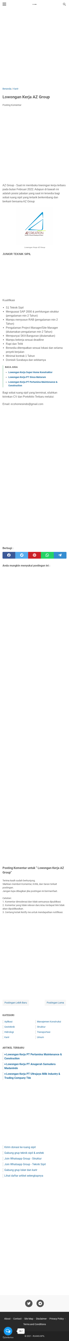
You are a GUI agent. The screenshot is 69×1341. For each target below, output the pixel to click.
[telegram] (60, 555)
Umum (40, 1037)
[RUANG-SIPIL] (34, 4)
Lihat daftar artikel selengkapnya (23, 1175)
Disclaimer (41, 1318)
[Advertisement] (34, 48)
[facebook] (9, 555)
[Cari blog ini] (64, 4)
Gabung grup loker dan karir (20, 1170)
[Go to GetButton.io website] (8, 1337)
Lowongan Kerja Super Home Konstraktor (30, 372)
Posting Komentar (12, 105)
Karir (6, 1037)
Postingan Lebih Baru (16, 1002)
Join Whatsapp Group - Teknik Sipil (25, 1164)
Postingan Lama (55, 1002)
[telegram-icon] (40, 1303)
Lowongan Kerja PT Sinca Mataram (27, 377)
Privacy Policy (56, 1318)
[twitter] (21, 555)
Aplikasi (8, 1021)
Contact (17, 1318)
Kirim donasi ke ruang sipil (20, 1147)
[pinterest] (34, 555)
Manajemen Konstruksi (49, 1021)
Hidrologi (9, 1032)
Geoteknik (9, 1026)
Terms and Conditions (34, 1324)
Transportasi (43, 1032)
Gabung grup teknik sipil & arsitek (24, 1152)
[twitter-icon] (28, 1303)
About (7, 1318)
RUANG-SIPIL (39, 1336)
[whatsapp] (47, 555)
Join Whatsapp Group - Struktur (23, 1158)
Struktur (41, 1026)
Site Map (28, 1318)
